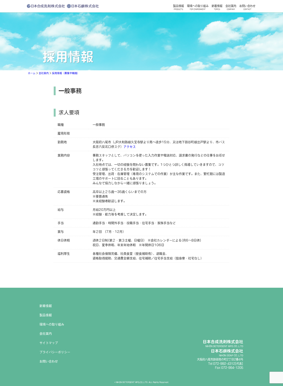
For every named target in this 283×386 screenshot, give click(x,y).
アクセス (129, 146)
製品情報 (178, 7)
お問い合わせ (247, 7)
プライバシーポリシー (54, 352)
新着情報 (217, 7)
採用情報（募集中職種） (66, 73)
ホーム (31, 73)
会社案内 (230, 7)
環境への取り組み (197, 7)
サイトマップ (48, 342)
